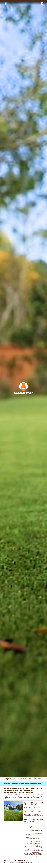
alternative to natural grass (34, 810)
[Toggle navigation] (42, 3)
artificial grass (36, 814)
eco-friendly (29, 807)
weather (26, 849)
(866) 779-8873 (10, 0)
